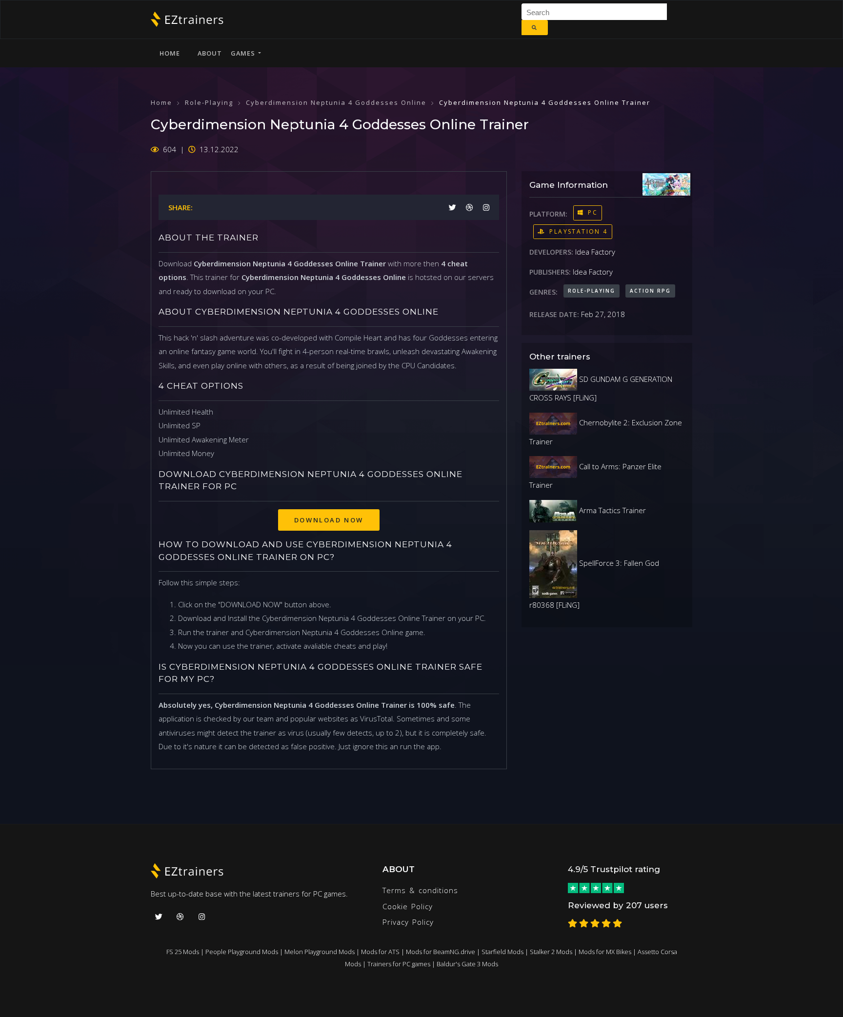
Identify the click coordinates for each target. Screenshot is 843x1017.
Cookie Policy (407, 906)
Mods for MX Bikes (605, 951)
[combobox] (594, 11)
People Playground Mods (241, 951)
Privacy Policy (408, 922)
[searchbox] (597, 12)
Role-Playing (209, 102)
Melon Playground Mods (319, 951)
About (210, 53)
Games (244, 53)
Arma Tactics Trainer (611, 510)
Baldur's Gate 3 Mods (467, 963)
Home (170, 53)
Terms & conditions (420, 890)
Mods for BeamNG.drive (440, 951)
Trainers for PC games (398, 963)
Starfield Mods (502, 951)
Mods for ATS (380, 951)
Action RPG (650, 290)
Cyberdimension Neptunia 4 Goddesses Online (336, 102)
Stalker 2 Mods (551, 951)
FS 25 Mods (182, 951)
